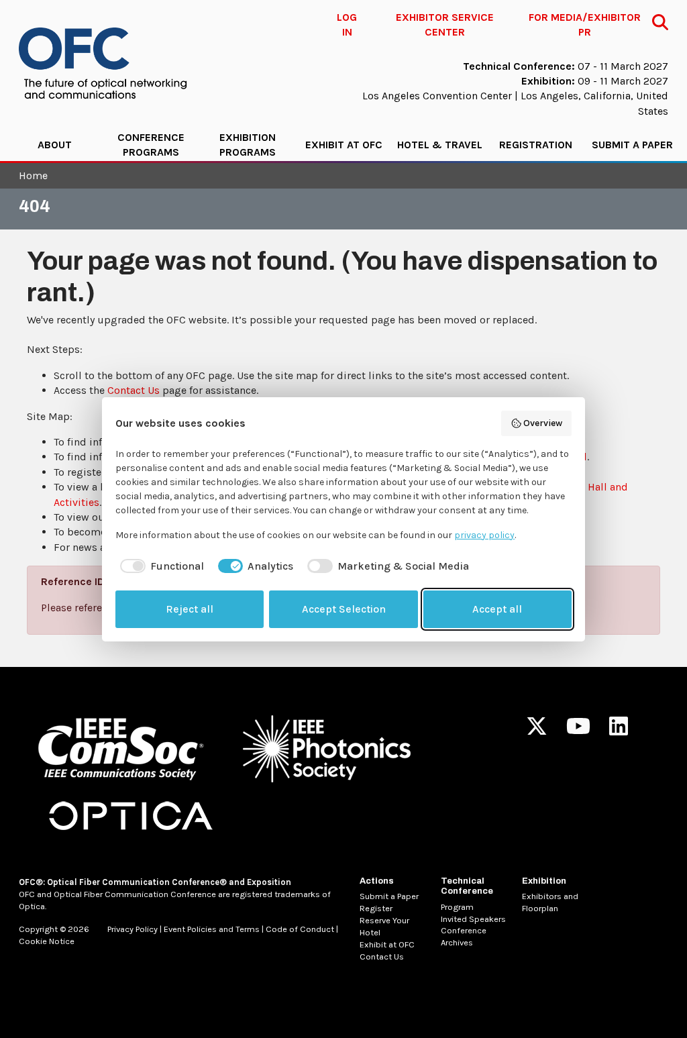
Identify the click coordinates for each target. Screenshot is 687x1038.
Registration (535, 144)
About (55, 144)
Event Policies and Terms (212, 929)
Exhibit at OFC (343, 144)
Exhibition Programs (247, 144)
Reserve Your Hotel (384, 926)
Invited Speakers (473, 919)
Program (457, 907)
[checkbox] (159, 566)
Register (376, 908)
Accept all (497, 609)
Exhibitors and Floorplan (550, 902)
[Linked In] (618, 730)
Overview (542, 423)
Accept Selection (344, 609)
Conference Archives (463, 936)
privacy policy (484, 535)
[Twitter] (537, 730)
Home (33, 175)
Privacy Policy (132, 929)
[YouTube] (578, 730)
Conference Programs (150, 144)
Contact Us (133, 390)
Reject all (189, 609)
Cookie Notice (46, 941)
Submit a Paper (632, 144)
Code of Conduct (300, 929)
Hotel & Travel (439, 144)
